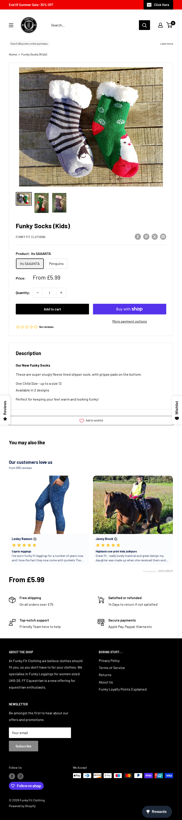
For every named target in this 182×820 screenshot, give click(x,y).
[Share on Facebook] (138, 236)
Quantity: (23, 292)
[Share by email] (163, 236)
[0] (169, 25)
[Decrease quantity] (37, 292)
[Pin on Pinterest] (146, 236)
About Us (106, 682)
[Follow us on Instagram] (20, 776)
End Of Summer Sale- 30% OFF (31, 5)
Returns (105, 675)
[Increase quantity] (61, 292)
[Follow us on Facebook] (12, 776)
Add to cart (52, 309)
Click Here (161, 5)
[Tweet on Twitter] (155, 236)
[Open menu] (11, 25)
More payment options (129, 321)
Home (13, 54)
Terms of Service (112, 667)
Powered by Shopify (22, 806)
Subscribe (24, 746)
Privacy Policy (109, 660)
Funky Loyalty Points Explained (123, 689)
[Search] (144, 25)
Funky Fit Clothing (31, 237)
